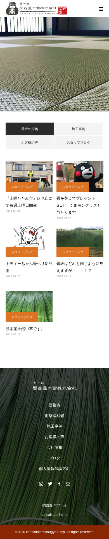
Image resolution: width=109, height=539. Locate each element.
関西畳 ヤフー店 (54, 505)
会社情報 (54, 447)
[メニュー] (100, 8)
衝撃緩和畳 (54, 415)
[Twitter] (50, 483)
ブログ (54, 458)
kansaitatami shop (54, 515)
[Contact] (68, 483)
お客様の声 (29, 143)
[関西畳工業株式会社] (54, 386)
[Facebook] (59, 483)
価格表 (54, 405)
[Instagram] (41, 483)
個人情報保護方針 (54, 468)
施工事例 (78, 129)
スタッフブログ (78, 143)
